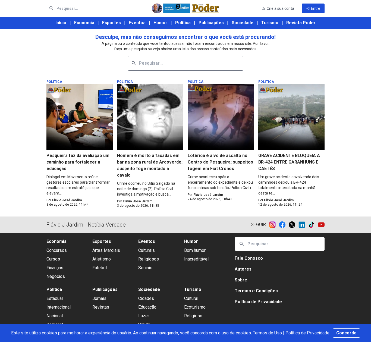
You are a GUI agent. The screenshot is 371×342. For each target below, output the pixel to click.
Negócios (55, 276)
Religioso (193, 315)
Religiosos (148, 259)
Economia (84, 22)
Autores (243, 269)
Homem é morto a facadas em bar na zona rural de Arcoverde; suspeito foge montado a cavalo (150, 165)
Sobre (241, 280)
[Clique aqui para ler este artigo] (79, 117)
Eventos (137, 22)
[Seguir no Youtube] (321, 224)
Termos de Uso (267, 332)
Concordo (346, 332)
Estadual (54, 298)
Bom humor (195, 250)
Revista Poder (301, 22)
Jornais (99, 298)
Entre (313, 8)
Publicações (211, 22)
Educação (147, 307)
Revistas (100, 307)
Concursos (56, 250)
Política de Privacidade (307, 332)
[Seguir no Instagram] (274, 224)
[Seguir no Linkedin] (303, 224)
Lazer (143, 315)
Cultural (191, 298)
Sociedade (242, 22)
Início (60, 22)
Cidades (146, 298)
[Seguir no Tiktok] (313, 224)
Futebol (99, 267)
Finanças (54, 267)
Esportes (111, 22)
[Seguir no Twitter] (293, 224)
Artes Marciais (106, 250)
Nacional (54, 315)
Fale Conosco (249, 258)
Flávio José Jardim (67, 200)
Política (183, 22)
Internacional (58, 307)
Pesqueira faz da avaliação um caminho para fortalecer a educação (77, 162)
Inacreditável (196, 259)
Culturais (146, 250)
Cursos (53, 259)
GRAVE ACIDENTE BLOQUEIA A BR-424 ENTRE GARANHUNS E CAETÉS (289, 162)
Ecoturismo (195, 307)
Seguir (258, 224)
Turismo (269, 22)
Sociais (145, 267)
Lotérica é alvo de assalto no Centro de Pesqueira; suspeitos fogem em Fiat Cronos (220, 162)
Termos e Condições (256, 290)
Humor (160, 22)
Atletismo (101, 259)
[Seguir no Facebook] (284, 224)
